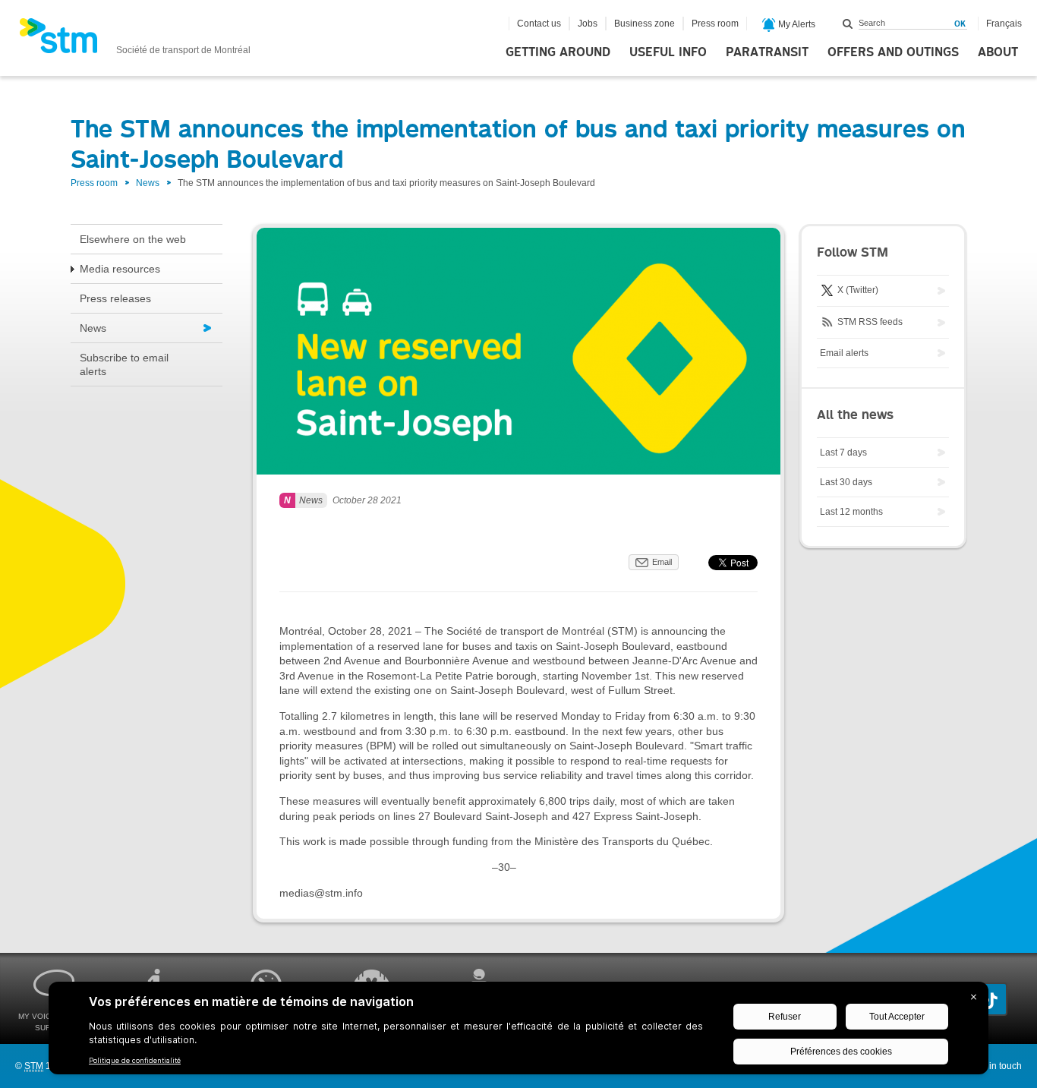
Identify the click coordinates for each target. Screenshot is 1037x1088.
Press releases (115, 298)
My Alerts (795, 24)
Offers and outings (893, 52)
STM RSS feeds (869, 322)
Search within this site (848, 23)
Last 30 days (846, 482)
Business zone (644, 23)
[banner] (135, 40)
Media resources (120, 269)
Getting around (558, 52)
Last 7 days (843, 452)
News (147, 183)
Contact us (539, 23)
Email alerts (844, 353)
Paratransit (767, 52)
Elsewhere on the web (133, 239)
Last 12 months (851, 511)
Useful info (668, 52)
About (998, 52)
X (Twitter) (856, 290)
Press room (715, 23)
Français (1004, 23)
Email (662, 561)
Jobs (587, 23)
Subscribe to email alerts (124, 364)
